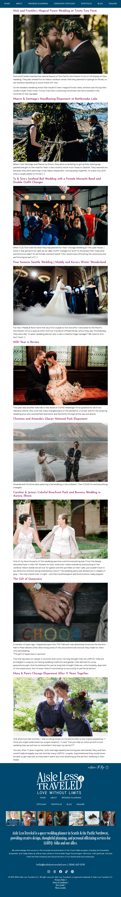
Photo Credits (60, 888)
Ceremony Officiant (64, 4)
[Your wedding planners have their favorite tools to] (92, 818)
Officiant (41, 804)
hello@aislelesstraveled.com (51, 865)
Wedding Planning (38, 4)
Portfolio (86, 4)
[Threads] (55, 872)
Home (7, 4)
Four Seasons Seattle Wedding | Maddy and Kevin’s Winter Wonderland (59, 262)
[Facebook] (60, 872)
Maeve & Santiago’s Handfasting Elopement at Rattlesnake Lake (55, 99)
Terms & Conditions (60, 883)
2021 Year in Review (26, 342)
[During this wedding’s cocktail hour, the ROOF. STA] (13, 818)
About (19, 4)
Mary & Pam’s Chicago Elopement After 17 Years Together (50, 673)
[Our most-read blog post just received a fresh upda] (76, 818)
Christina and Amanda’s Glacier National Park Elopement (50, 419)
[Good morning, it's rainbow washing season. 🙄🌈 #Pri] (29, 818)
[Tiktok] (66, 872)
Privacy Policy (60, 880)
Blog (100, 4)
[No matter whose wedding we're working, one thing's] (108, 818)
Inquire (113, 4)
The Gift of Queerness (27, 579)
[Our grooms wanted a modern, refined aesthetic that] (60, 818)
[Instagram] (49, 872)
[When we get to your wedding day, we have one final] (44, 818)
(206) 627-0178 (77, 865)
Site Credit (60, 885)
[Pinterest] (72, 872)
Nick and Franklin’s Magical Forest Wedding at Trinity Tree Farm (55, 10)
